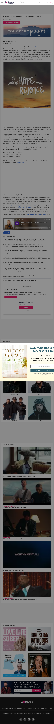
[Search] (39, 2)
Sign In (50, 2)
